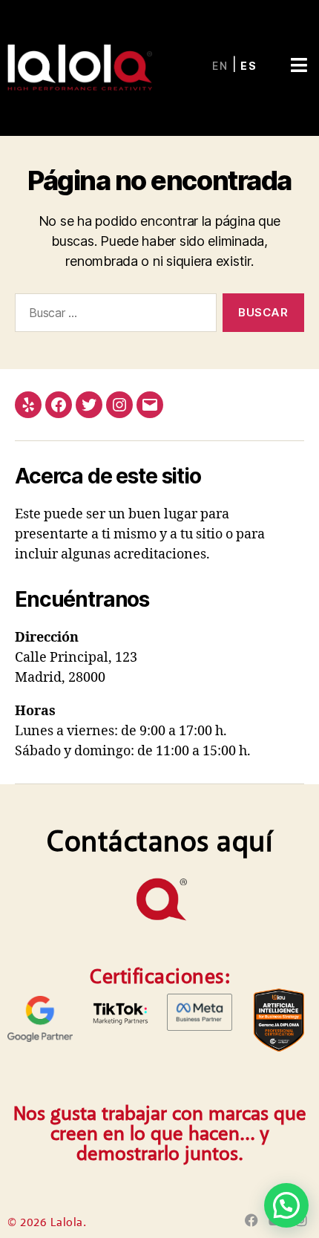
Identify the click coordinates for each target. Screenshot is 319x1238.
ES (248, 65)
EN (220, 65)
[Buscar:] (113, 315)
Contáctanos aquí (159, 844)
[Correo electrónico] (150, 404)
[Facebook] (58, 404)
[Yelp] (28, 404)
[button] (299, 52)
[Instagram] (119, 404)
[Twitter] (89, 404)
